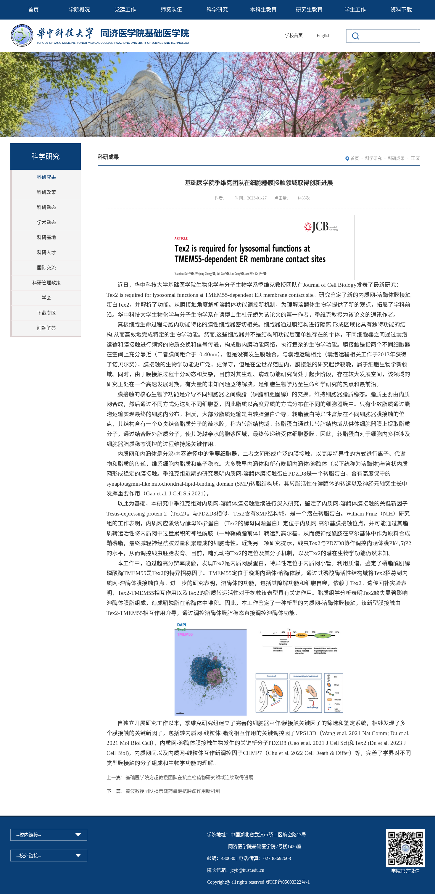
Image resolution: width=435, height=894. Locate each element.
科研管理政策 (46, 282)
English (324, 35)
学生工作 (355, 10)
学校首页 (294, 35)
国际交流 (46, 267)
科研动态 (46, 207)
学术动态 (46, 222)
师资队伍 (171, 10)
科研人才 (46, 252)
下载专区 (46, 312)
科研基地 (46, 237)
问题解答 (46, 328)
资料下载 (401, 10)
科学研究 (217, 10)
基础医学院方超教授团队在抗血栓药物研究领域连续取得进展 (189, 777)
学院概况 (79, 10)
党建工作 (125, 10)
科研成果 (46, 177)
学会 (46, 297)
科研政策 (46, 192)
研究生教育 (309, 10)
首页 (33, 10)
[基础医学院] (104, 27)
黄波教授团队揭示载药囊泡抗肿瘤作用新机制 (172, 791)
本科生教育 (263, 10)
